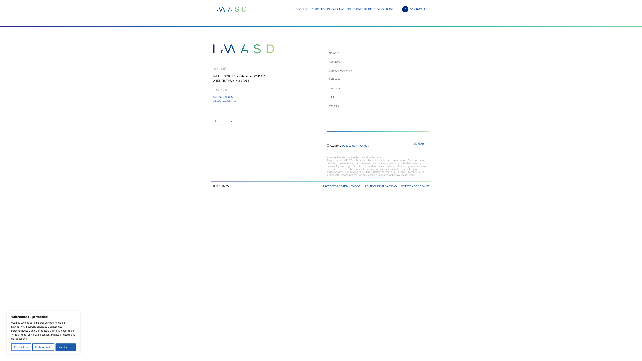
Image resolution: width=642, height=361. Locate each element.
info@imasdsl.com (224, 101)
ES (425, 9)
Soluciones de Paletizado (365, 9)
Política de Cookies (415, 186)
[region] (43, 332)
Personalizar (21, 347)
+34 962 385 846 (223, 97)
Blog (389, 9)
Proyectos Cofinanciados (341, 186)
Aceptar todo (66, 347)
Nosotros (301, 9)
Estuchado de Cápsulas (327, 9)
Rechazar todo (43, 347)
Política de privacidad (381, 186)
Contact (416, 9)
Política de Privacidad (355, 145)
